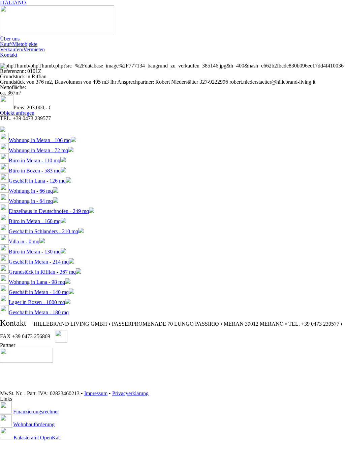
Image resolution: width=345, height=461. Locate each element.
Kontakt (8, 55)
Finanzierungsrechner (36, 411)
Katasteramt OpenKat (36, 437)
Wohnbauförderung (34, 424)
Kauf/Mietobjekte (18, 44)
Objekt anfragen (17, 113)
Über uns (10, 39)
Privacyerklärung (130, 393)
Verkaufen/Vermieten (22, 49)
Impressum (95, 393)
